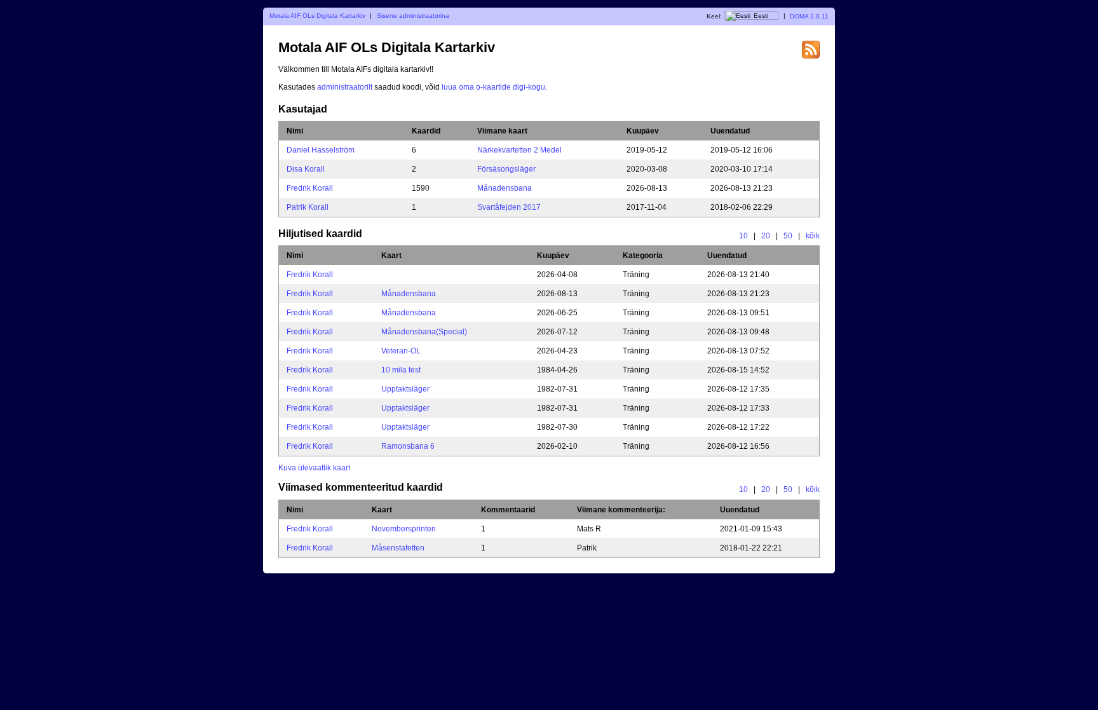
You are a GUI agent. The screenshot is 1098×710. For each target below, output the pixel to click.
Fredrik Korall (310, 188)
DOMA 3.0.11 (809, 15)
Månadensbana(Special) (424, 331)
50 (787, 235)
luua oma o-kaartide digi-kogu (493, 87)
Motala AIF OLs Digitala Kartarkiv (317, 15)
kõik (813, 235)
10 (743, 235)
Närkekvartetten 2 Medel (519, 150)
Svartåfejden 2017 (509, 207)
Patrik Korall (308, 207)
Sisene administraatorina (413, 15)
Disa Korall (306, 169)
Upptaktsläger (405, 389)
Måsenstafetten (398, 547)
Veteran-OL (401, 350)
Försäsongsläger (506, 169)
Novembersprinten (404, 528)
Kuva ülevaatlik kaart (314, 467)
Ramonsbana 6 (408, 446)
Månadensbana (504, 188)
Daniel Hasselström (321, 150)
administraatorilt (344, 87)
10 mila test (401, 369)
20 (765, 235)
